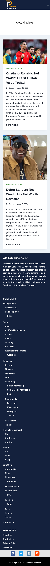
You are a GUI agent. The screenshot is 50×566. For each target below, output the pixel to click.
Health (6, 447)
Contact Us (8, 522)
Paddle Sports (12, 312)
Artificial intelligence (15, 330)
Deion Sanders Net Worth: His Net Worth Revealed (22, 194)
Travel (8, 517)
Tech (5, 322)
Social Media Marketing (18, 390)
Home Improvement (12, 430)
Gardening (10, 438)
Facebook (12, 403)
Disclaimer (8, 547)
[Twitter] (21, 553)
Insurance (10, 373)
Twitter (10, 415)
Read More (13, 125)
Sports (8, 513)
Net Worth (12, 481)
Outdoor (9, 442)
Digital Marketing (15, 386)
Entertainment (12, 486)
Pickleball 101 (11, 307)
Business (7, 361)
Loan (7, 377)
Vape (7, 460)
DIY (6, 434)
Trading (9, 425)
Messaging (12, 407)
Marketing (10, 381)
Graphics (9, 334)
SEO (9, 394)
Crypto (8, 365)
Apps (7, 326)
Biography (10, 477)
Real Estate (10, 421)
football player (14, 68)
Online (8, 338)
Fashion (9, 500)
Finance (9, 369)
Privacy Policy (10, 543)
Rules (9, 316)
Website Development (15, 351)
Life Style (7, 465)
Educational (11, 490)
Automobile (10, 469)
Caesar (12, 88)
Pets (7, 509)
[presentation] (25, 51)
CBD (7, 451)
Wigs (9, 504)
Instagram (12, 411)
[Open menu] (47, 5)
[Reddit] (37, 553)
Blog (7, 473)
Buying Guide (9, 303)
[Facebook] (13, 553)
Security (9, 342)
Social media (11, 399)
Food (7, 455)
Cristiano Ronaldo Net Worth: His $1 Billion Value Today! (22, 78)
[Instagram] (29, 553)
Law (9, 495)
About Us (7, 535)
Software (9, 346)
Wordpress (12, 355)
